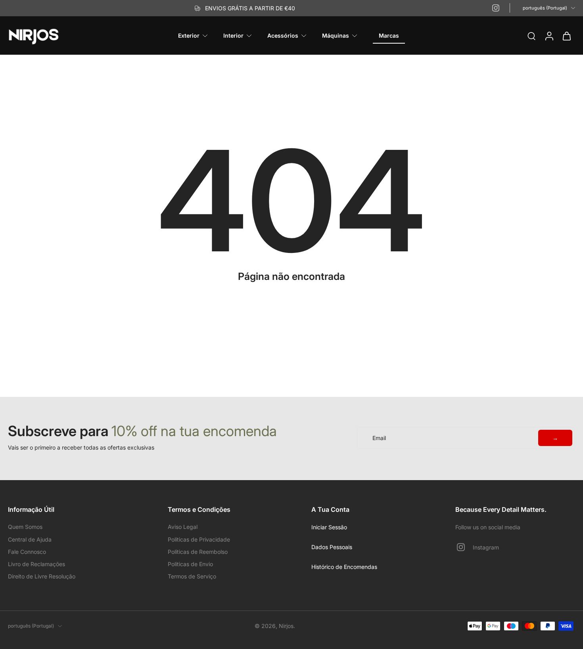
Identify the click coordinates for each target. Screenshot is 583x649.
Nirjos (286, 625)
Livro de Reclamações (36, 564)
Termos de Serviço (192, 576)
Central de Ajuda (30, 539)
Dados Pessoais (331, 547)
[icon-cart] (566, 36)
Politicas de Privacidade (199, 539)
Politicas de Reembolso (198, 551)
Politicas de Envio (190, 564)
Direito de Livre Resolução (41, 576)
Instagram (486, 547)
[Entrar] (549, 35)
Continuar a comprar (291, 291)
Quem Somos (25, 526)
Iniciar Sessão (329, 527)
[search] (531, 36)
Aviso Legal (183, 526)
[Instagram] (496, 8)
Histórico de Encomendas (344, 566)
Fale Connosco (27, 551)
